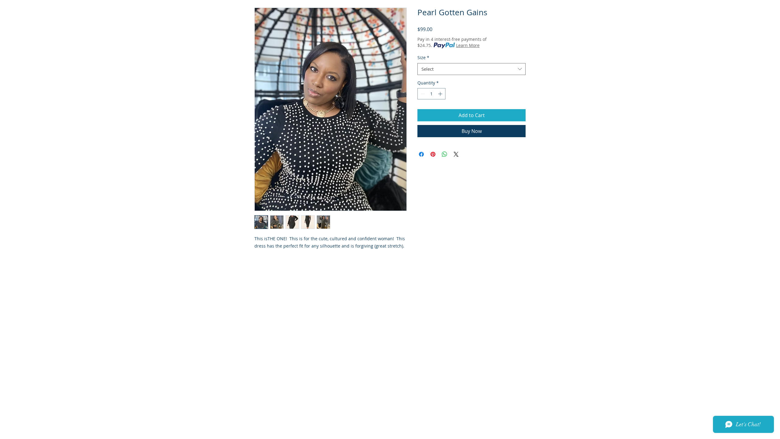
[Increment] (441, 93)
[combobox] (471, 69)
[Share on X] (456, 154)
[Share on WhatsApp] (444, 154)
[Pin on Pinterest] (433, 154)
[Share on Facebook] (421, 154)
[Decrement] (422, 93)
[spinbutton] (431, 93)
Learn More (468, 45)
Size (423, 57)
